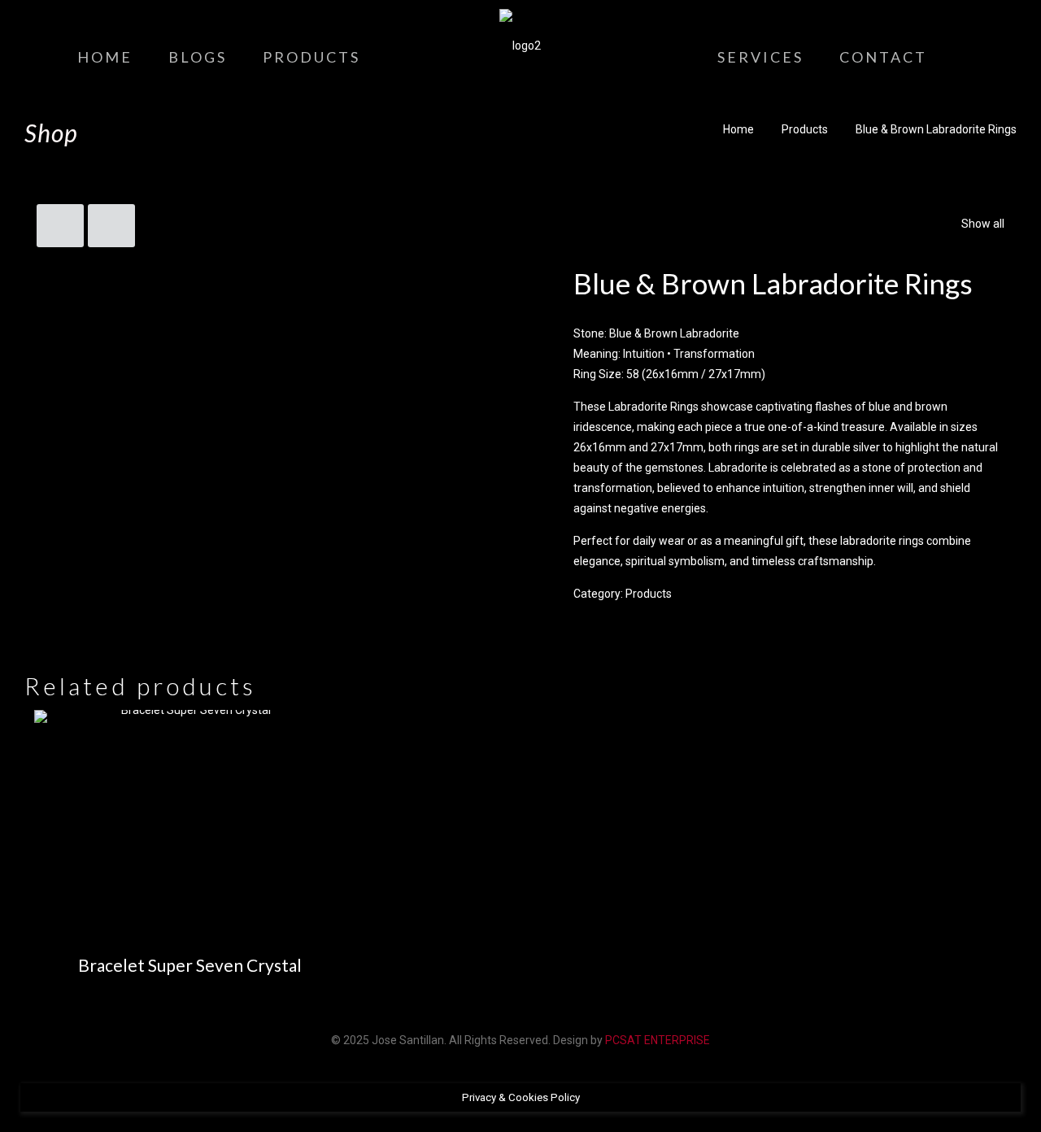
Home (738, 129)
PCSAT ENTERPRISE (657, 1040)
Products (805, 129)
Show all (982, 223)
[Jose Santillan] (520, 44)
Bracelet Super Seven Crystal (190, 965)
